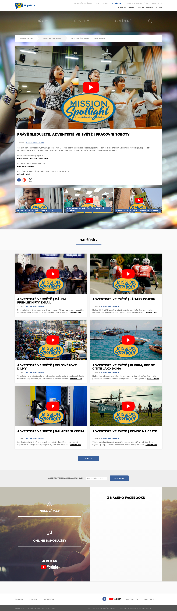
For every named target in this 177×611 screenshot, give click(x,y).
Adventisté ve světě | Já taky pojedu (123, 299)
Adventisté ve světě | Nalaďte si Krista (50, 431)
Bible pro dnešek (126, 7)
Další (87, 459)
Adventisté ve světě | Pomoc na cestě (124, 431)
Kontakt (157, 4)
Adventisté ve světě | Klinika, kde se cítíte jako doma (123, 367)
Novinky (81, 21)
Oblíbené (123, 21)
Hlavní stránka (83, 4)
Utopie (159, 7)
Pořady (116, 4)
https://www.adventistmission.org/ (32, 158)
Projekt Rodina (145, 7)
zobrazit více (75, 313)
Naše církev (50, 510)
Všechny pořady (26, 38)
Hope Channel (120, 608)
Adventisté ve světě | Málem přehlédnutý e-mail (41, 301)
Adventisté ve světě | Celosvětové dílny (47, 367)
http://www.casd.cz (25, 166)
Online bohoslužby (136, 4)
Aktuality (102, 4)
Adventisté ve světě (51, 38)
